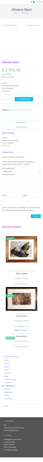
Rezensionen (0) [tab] (21, 127)
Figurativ (22, 313)
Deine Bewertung (9, 168)
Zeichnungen (30, 271)
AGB (5, 425)
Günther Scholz (21, 316)
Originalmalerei (27, 110)
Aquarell (6, 367)
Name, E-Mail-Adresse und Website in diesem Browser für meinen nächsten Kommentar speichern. (21, 209)
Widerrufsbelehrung (11, 430)
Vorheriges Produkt (11, 25)
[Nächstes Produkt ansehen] (39, 25)
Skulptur (7, 389)
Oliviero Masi (25, 13)
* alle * (12, 110)
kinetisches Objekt (10, 379)
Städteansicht (8, 392)
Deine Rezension (8, 174)
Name (5, 195)
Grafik (6, 376)
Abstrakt (15, 271)
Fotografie (7, 373)
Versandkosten (9, 77)
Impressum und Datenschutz (14, 428)
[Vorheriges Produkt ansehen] (3, 25)
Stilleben (28, 334)
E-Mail (25, 195)
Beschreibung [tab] (21, 122)
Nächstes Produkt (32, 25)
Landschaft (18, 110)
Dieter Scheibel (21, 274)
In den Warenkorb (24, 99)
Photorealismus (21, 336)
